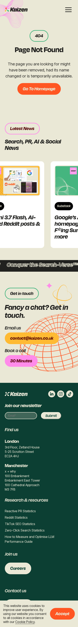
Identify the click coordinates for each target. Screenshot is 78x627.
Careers (18, 568)
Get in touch (21, 293)
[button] (68, 9)
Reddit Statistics (16, 517)
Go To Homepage (39, 89)
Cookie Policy (25, 622)
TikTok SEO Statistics (20, 524)
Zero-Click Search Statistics (25, 530)
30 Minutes (21, 361)
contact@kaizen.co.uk (31, 338)
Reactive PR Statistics (20, 511)
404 (39, 36)
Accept (62, 614)
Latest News (22, 128)
